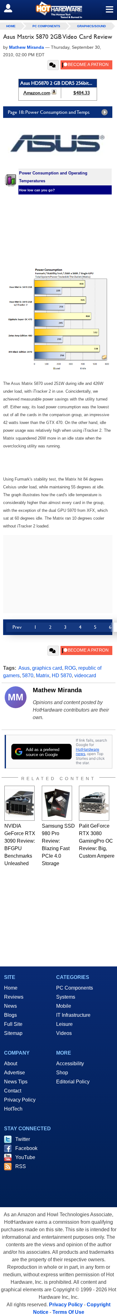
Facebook (26, 1148)
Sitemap (13, 1033)
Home (10, 988)
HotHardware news (87, 751)
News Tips (15, 1081)
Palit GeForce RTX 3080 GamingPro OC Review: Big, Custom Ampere (97, 841)
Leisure (64, 1024)
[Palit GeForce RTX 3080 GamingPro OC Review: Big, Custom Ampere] (94, 803)
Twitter (22, 1139)
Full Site (13, 1024)
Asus (24, 668)
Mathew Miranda (57, 690)
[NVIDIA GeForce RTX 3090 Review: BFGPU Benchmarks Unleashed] (19, 803)
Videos (64, 1033)
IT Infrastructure (73, 1015)
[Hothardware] (58, 10)
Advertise (14, 1072)
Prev (17, 627)
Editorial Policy (73, 1081)
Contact (12, 1090)
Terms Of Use (68, 1312)
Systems (65, 997)
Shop (62, 1072)
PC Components (46, 26)
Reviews (13, 997)
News (10, 1006)
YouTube (25, 1157)
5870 (27, 675)
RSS (20, 1166)
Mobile (63, 1006)
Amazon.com (36, 93)
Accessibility (70, 1063)
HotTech (13, 1109)
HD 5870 (62, 675)
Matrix (42, 675)
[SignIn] (12, 8)
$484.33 (81, 93)
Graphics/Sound (91, 26)
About (10, 1063)
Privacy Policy (20, 1099)
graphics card (47, 668)
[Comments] (53, 65)
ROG (70, 668)
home (11, 26)
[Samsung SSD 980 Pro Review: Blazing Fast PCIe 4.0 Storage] (57, 803)
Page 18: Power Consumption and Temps (49, 112)
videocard (85, 675)
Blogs (10, 1015)
